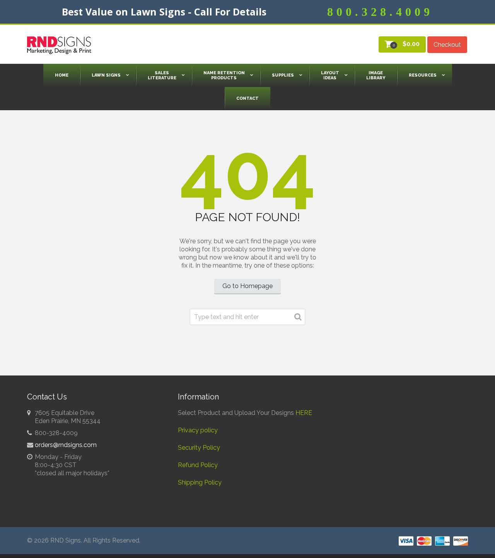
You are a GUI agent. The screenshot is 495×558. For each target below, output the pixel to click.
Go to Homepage (247, 286)
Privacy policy (198, 430)
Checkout (447, 44)
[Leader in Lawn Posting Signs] (59, 45)
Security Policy (199, 447)
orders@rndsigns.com (66, 445)
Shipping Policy (200, 482)
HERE (303, 412)
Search (298, 318)
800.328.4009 (380, 11)
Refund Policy (198, 465)
